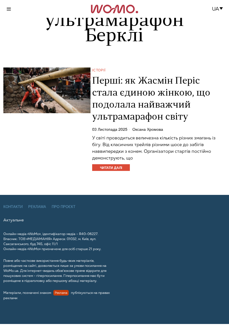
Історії (99, 69)
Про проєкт (63, 207)
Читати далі (111, 167)
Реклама (37, 207)
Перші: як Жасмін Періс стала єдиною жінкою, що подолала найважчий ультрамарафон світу (151, 99)
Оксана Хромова (147, 129)
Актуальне (13, 219)
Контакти (13, 207)
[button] (219, 8)
